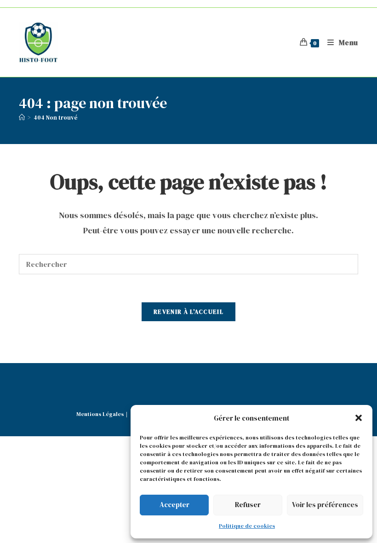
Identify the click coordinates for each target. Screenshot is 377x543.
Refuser (248, 504)
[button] (358, 417)
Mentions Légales (100, 414)
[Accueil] (22, 117)
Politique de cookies (247, 526)
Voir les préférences (325, 504)
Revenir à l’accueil (188, 312)
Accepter (174, 504)
